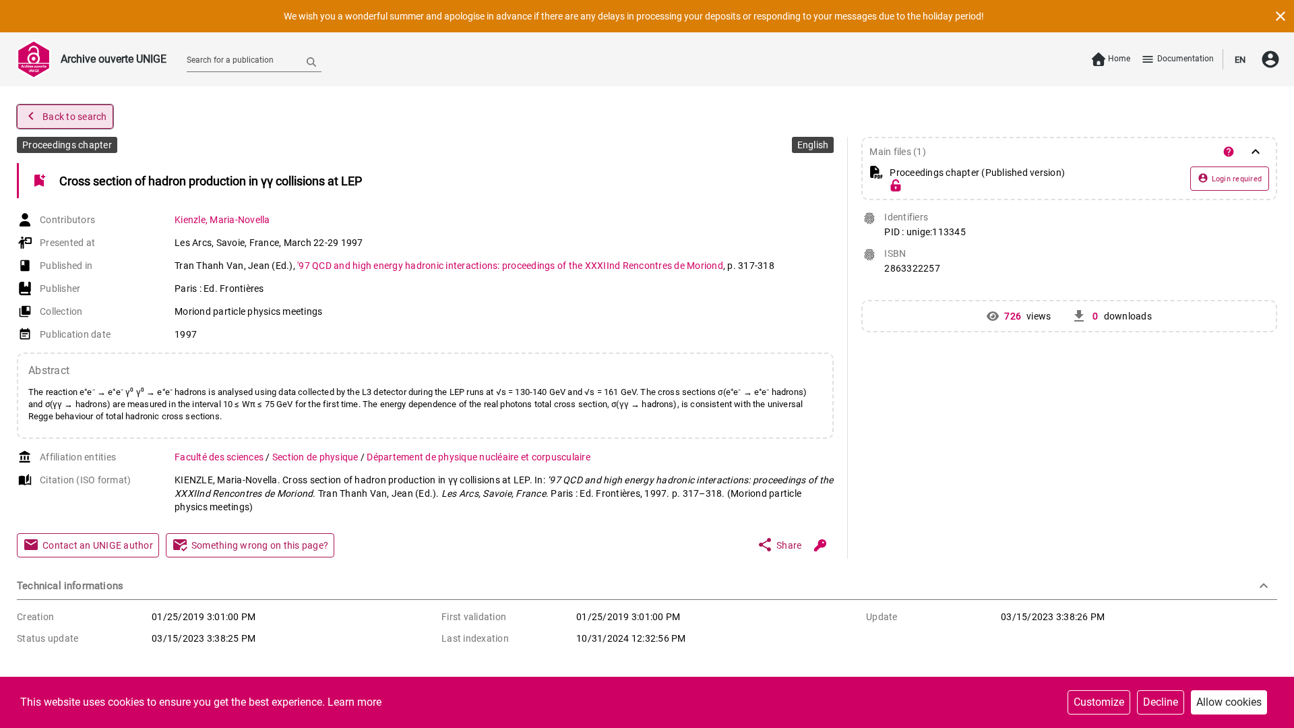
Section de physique (316, 457)
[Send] (311, 61)
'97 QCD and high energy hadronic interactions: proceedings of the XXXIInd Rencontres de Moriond (510, 265)
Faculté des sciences (220, 457)
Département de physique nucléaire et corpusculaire (478, 457)
